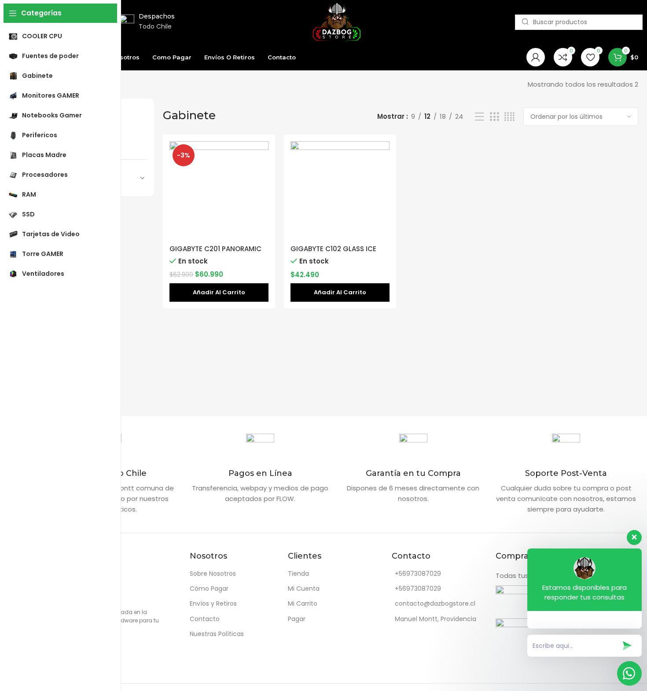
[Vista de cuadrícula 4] (509, 117)
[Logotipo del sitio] (336, 21)
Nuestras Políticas (217, 633)
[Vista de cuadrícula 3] (494, 117)
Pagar (296, 618)
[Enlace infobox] (260, 469)
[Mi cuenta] (535, 57)
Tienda (298, 573)
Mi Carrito (302, 603)
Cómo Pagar (209, 588)
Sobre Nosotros (213, 573)
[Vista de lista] (479, 117)
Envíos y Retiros (213, 603)
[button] (218, 292)
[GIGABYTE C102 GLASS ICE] (340, 190)
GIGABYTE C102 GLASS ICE (333, 248)
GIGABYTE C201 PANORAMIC (215, 248)
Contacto (205, 618)
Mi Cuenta (304, 588)
